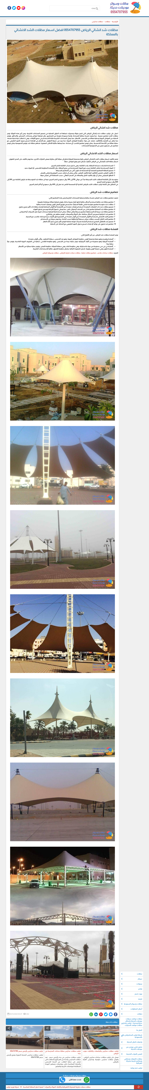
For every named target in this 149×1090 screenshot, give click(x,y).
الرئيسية (115, 21)
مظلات (107, 21)
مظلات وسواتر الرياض (50, 253)
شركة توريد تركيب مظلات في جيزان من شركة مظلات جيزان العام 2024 (54, 1087)
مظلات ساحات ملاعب (105, 253)
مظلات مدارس (97, 21)
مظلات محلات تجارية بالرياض (70, 253)
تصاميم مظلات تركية (88, 253)
